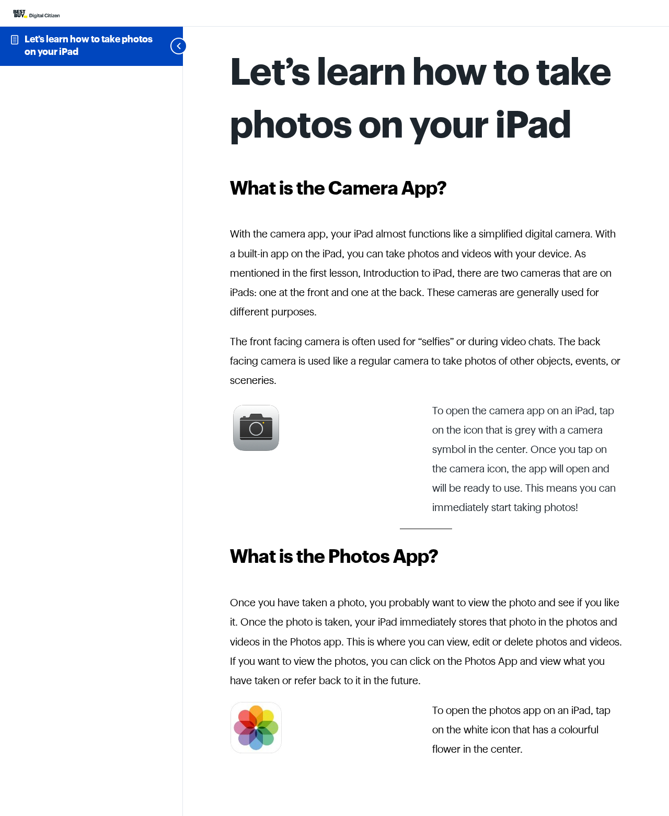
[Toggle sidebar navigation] (166, 46)
